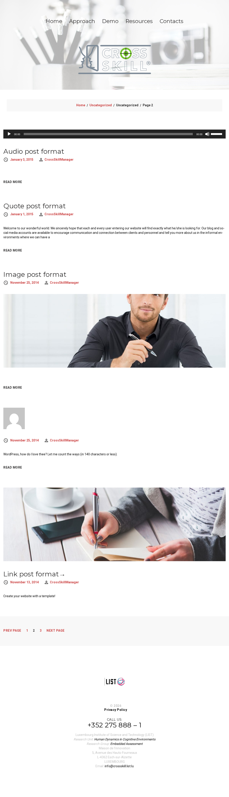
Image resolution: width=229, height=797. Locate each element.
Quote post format (34, 206)
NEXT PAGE (56, 630)
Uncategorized (100, 105)
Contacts (171, 21)
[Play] (9, 134)
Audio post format (33, 151)
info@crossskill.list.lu (119, 766)
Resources (139, 21)
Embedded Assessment (126, 744)
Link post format (31, 574)
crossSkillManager (59, 159)
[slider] (217, 134)
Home (54, 21)
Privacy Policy (115, 710)
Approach (82, 21)
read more (12, 182)
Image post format (34, 274)
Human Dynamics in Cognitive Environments (124, 739)
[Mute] (207, 134)
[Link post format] (114, 524)
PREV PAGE (12, 630)
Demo (110, 21)
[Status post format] (14, 418)
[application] (114, 134)
